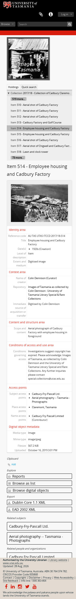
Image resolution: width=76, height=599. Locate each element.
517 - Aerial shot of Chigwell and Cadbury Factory (45, 146)
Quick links (51, 14)
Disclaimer (35, 577)
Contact (7, 577)
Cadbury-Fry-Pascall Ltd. (46, 394)
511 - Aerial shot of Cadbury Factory (37, 110)
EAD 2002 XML (23, 509)
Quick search (29, 87)
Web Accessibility (64, 577)
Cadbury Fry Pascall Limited (48, 416)
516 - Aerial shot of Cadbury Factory (37, 140)
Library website (58, 560)
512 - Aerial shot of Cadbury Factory (37, 116)
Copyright (20, 577)
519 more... (18, 99)
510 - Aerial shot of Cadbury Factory (37, 105)
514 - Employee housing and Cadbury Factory (43, 128)
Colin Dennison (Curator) (42, 278)
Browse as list (23, 483)
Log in (64, 14)
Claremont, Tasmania (44, 407)
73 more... (18, 157)
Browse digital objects (30, 490)
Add (13, 464)
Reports (18, 476)
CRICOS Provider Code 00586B (20, 574)
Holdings (13, 87)
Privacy (47, 577)
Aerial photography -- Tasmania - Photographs (36, 538)
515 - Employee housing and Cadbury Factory (43, 134)
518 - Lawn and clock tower (32, 152)
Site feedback (10, 580)
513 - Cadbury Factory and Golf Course (39, 122)
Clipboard (41, 14)
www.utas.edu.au (13, 563)
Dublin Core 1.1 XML (28, 502)
